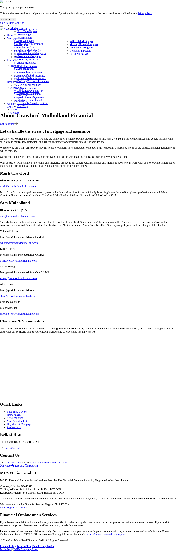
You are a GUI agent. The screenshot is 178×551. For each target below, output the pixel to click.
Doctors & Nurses (27, 46)
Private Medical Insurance (31, 78)
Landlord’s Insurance (29, 84)
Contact (14, 112)
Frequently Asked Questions (32, 103)
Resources (16, 87)
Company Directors (28, 59)
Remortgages (24, 34)
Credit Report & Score (29, 97)
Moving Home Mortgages (31, 53)
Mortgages (16, 28)
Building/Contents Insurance (33, 81)
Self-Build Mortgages (29, 50)
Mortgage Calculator (28, 93)
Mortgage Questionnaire (30, 100)
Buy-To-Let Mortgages (30, 43)
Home (13, 25)
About (13, 109)
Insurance (15, 65)
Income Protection (27, 75)
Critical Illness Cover (29, 72)
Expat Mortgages (26, 62)
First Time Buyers (27, 31)
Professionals (24, 37)
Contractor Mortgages (29, 56)
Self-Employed (25, 40)
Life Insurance (25, 68)
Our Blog (22, 106)
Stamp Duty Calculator (30, 90)
